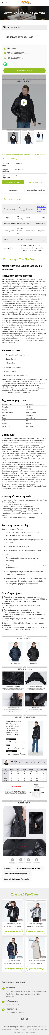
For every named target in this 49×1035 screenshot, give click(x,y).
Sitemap (23, 1027)
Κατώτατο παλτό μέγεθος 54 (17, 874)
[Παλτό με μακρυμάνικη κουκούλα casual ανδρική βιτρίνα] (24, 102)
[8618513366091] (26, 1019)
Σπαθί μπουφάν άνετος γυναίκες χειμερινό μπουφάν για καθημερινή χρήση (36, 962)
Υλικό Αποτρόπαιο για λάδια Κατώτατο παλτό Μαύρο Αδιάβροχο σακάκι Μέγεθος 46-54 (12, 925)
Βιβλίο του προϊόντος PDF (41, 209)
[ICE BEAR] (25, 3)
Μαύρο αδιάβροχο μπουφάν (16, 879)
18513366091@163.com (17, 53)
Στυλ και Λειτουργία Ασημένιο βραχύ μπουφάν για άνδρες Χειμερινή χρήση (36, 925)
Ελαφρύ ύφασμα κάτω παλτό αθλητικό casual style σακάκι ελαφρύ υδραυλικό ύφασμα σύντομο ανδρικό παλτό (13, 962)
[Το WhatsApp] (5, 64)
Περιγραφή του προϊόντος (36, 190)
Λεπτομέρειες (13, 190)
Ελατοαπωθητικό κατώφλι (29, 868)
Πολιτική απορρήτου (10, 1027)
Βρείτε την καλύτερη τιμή (13, 182)
